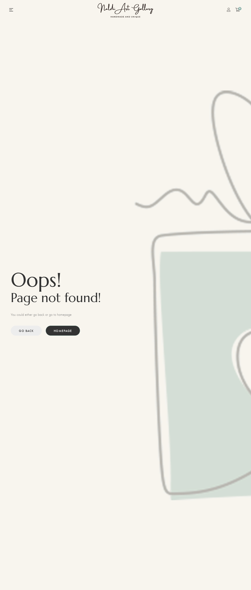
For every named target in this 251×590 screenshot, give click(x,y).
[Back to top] (240, 579)
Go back (26, 331)
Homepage (63, 331)
